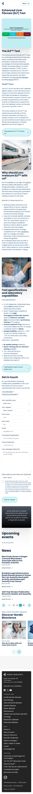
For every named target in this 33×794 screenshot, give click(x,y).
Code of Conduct (9, 789)
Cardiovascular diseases (12, 697)
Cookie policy (22, 782)
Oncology (7, 717)
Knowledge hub (9, 749)
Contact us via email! (9, 394)
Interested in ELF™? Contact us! (14, 132)
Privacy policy (8, 786)
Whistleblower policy (10, 782)
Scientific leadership (11, 738)
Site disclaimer (18, 786)
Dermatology (8, 700)
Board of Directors (10, 735)
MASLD (11, 80)
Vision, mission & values (12, 743)
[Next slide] (19, 652)
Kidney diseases (9, 708)
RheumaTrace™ (9, 764)
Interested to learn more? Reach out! (13, 368)
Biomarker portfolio (11, 772)
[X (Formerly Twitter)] (8, 690)
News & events (9, 732)
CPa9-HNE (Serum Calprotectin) (15, 767)
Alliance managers (10, 741)
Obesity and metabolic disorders (15, 714)
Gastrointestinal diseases (13, 703)
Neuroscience (9, 711)
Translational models (11, 769)
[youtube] (11, 690)
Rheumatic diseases (11, 722)
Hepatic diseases (10, 706)
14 (17, 605)
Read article (6, 568)
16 (23, 605)
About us (7, 729)
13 (13, 605)
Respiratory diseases (11, 719)
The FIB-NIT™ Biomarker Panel (14, 761)
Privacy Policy (15, 491)
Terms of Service (26, 491)
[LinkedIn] (5, 690)
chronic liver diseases (20, 77)
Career (6, 746)
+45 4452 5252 (7, 392)
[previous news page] (4, 605)
